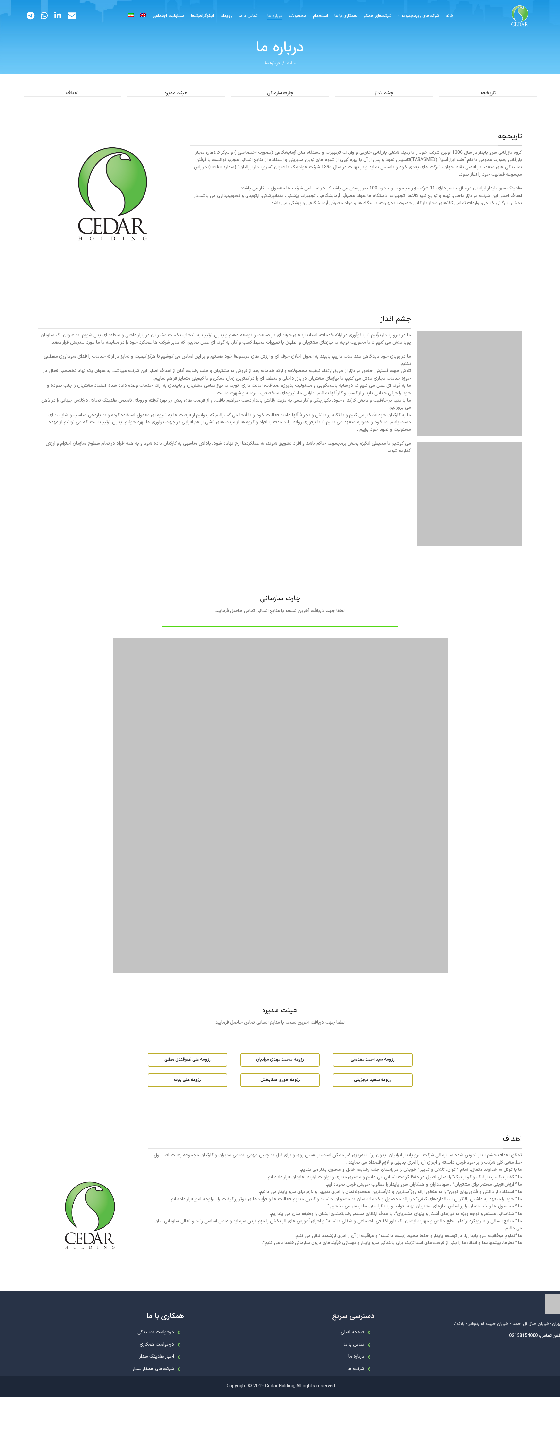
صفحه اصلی (352, 1332)
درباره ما (356, 1356)
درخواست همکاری (157, 1344)
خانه (291, 63)
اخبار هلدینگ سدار (156, 1356)
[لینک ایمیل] (71, 16)
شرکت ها (356, 1369)
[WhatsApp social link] (44, 16)
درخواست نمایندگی (155, 1332)
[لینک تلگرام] (31, 16)
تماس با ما (354, 1344)
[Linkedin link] (57, 16)
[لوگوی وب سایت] (520, 16)
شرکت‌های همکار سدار (153, 1369)
